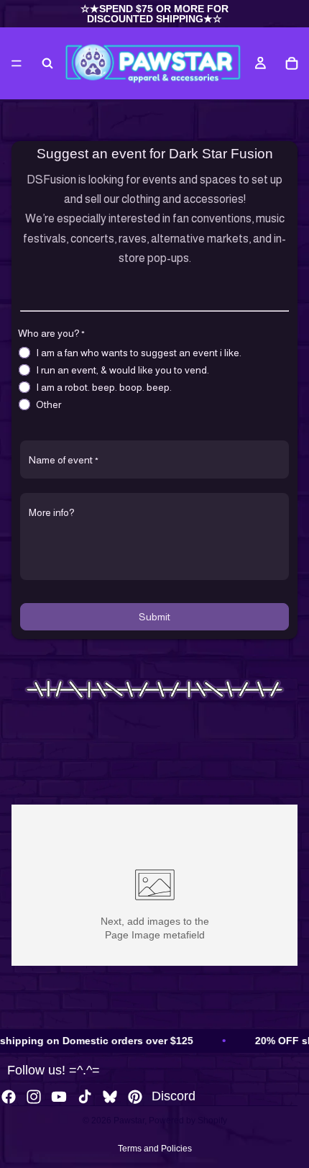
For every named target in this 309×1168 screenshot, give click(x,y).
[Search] (47, 63)
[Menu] (16, 63)
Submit (154, 617)
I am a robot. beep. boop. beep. (104, 387)
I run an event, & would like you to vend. (122, 370)
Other (48, 404)
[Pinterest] (135, 1096)
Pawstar (129, 1120)
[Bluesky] (110, 1096)
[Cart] (292, 63)
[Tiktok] (84, 1096)
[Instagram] (33, 1096)
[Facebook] (8, 1096)
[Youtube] (59, 1096)
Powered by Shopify (188, 1120)
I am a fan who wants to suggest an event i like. (138, 352)
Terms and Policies (155, 1149)
